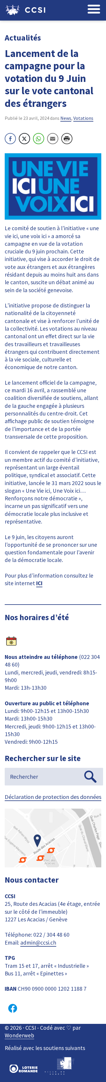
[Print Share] (66, 138)
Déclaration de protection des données (53, 796)
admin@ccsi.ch (38, 942)
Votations (83, 118)
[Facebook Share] (10, 138)
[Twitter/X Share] (24, 138)
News (65, 118)
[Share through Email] (52, 138)
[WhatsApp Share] (38, 138)
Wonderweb (19, 1035)
